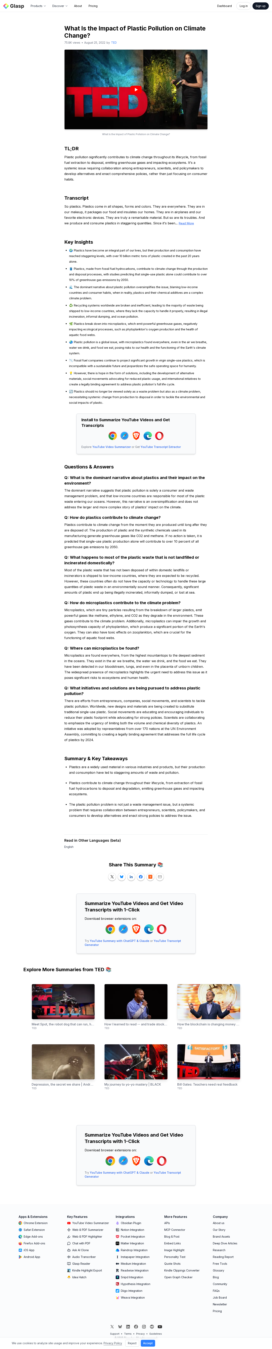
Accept (148, 1343)
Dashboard (224, 6)
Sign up (261, 6)
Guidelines (155, 1333)
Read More (186, 223)
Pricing (93, 6)
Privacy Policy (113, 1343)
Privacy (140, 1333)
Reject (132, 1343)
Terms (128, 1333)
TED (114, 42)
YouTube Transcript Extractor (161, 447)
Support (114, 1333)
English (68, 846)
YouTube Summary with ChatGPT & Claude (119, 941)
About (78, 6)
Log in (244, 6)
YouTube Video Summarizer (111, 447)
